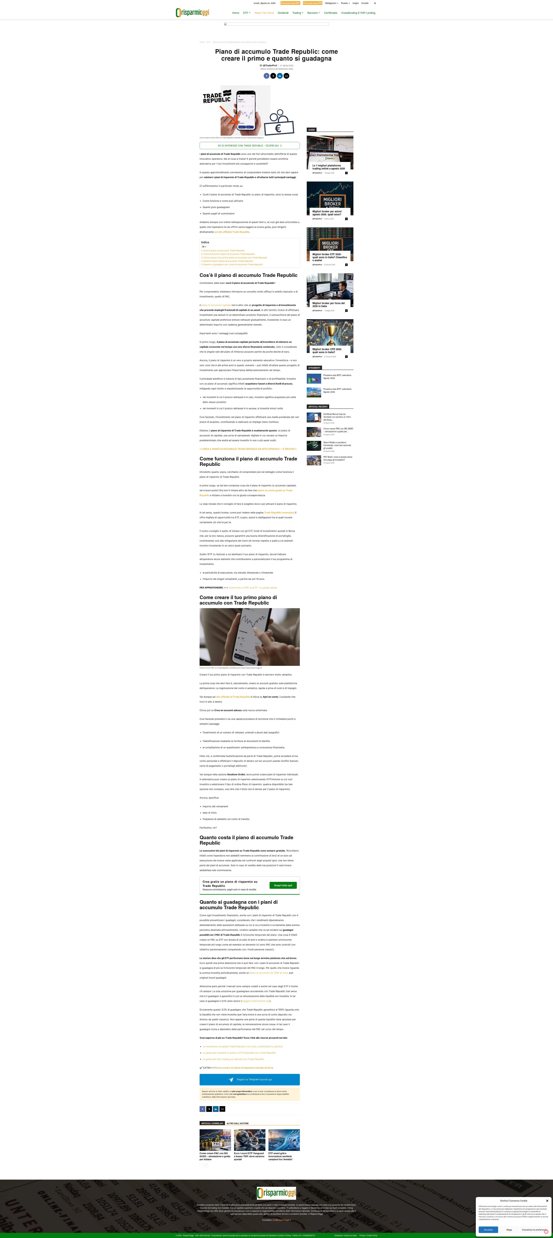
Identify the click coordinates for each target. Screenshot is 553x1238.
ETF (245, 13)
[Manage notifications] (546, 1231)
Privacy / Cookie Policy (368, 1235)
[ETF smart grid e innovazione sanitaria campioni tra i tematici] (284, 1140)
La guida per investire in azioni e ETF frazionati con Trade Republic (239, 1052)
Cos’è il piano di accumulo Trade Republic (224, 250)
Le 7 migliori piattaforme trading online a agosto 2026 (329, 167)
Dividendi (283, 13)
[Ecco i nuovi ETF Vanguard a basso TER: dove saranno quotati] (249, 1140)
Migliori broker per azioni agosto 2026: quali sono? (327, 213)
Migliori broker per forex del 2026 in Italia (329, 304)
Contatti (364, 3)
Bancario (312, 13)
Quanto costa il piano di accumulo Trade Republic (228, 261)
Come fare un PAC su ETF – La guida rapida (253, 587)
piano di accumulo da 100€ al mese (269, 972)
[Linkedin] (280, 76)
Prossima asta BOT (290, 3)
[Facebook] (266, 76)
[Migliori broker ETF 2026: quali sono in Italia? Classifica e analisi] (330, 244)
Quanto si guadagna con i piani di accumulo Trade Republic (233, 264)
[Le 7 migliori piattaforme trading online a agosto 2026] (330, 152)
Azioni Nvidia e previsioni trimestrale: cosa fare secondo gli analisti (337, 445)
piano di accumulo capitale (216, 305)
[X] (273, 76)
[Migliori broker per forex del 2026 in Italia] (330, 290)
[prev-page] (201, 1165)
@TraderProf (270, 65)
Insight (356, 3)
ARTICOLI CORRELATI (212, 1123)
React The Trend (264, 13)
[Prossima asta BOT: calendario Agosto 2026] (314, 379)
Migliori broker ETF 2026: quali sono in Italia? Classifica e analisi (330, 257)
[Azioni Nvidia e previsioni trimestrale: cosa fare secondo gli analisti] (314, 446)
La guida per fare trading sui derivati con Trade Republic (233, 1059)
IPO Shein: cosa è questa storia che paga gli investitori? (337, 458)
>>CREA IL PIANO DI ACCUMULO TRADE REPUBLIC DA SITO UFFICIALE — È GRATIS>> (248, 448)
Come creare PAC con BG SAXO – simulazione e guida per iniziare (215, 1156)
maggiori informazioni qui (256, 1001)
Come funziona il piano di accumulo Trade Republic (229, 254)
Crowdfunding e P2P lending (358, 13)
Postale (344, 3)
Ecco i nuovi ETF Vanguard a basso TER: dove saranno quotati (249, 1156)
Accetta (488, 1229)
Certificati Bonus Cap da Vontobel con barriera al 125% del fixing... (337, 417)
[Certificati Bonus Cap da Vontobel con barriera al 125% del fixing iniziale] (314, 417)
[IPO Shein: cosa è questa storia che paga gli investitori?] (314, 460)
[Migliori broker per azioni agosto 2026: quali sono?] (330, 198)
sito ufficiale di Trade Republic (233, 696)
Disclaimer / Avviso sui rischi (346, 1235)
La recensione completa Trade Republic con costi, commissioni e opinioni (243, 1046)
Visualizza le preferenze (534, 1229)
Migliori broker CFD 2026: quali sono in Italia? (327, 350)
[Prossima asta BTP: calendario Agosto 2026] (314, 392)
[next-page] (206, 1165)
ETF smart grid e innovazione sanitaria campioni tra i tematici (280, 1156)
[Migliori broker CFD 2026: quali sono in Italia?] (330, 336)
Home (235, 13)
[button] (547, 1200)
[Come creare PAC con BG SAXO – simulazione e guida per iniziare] (215, 1140)
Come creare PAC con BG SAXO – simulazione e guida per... (338, 430)
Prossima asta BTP (312, 3)
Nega (509, 1229)
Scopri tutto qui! (283, 885)
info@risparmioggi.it (282, 1219)
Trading (296, 13)
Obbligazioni (330, 3)
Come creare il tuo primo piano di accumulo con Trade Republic (235, 257)
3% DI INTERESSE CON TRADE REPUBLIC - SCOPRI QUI (248, 145)
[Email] (286, 76)
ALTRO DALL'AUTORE (238, 1123)
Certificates (330, 13)
